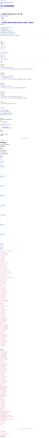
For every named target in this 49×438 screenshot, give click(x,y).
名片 (2, 19)
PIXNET (19, 428)
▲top (1, 129)
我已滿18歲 (2, 436)
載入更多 (2, 130)
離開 (4, 436)
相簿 (2, 17)
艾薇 (1, 120)
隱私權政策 (29, 428)
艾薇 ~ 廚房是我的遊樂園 (7, 6)
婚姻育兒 (3, 161)
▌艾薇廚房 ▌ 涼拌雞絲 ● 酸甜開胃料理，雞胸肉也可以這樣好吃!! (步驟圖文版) (18, 22)
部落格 (3, 18)
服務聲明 (32, 428)
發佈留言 (2, 135)
